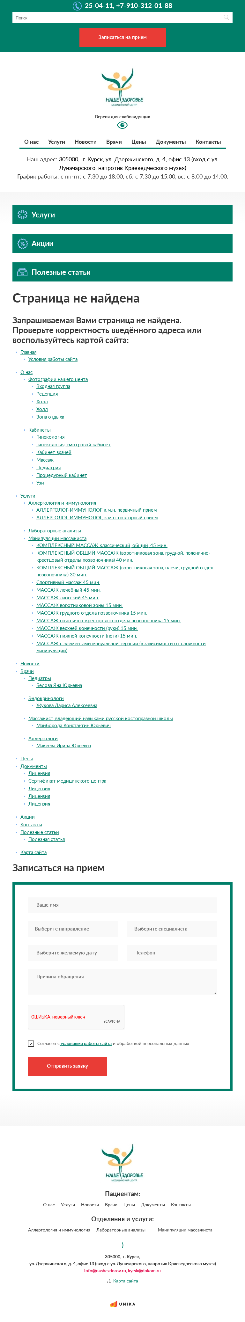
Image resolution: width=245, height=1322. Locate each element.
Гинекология (50, 437)
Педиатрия (48, 467)
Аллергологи (43, 738)
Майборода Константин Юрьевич (73, 725)
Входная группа (53, 386)
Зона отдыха (50, 417)
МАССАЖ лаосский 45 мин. (67, 597)
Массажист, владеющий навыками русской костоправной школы (100, 718)
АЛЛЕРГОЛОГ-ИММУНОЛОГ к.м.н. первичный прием (96, 510)
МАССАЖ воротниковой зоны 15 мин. (79, 605)
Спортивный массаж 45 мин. (68, 582)
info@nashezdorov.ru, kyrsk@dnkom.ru (122, 1271)
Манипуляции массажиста (57, 538)
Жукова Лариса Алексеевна (66, 705)
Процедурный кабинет (61, 475)
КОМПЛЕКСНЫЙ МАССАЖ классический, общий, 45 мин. (101, 545)
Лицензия (39, 773)
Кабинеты (39, 430)
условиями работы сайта (86, 1043)
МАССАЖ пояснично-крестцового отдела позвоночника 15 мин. (108, 620)
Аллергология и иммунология (62, 503)
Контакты (208, 142)
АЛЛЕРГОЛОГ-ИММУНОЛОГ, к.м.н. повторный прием (97, 517)
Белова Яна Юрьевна (59, 685)
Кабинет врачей (53, 452)
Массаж (45, 460)
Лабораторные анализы (54, 531)
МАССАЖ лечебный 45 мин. (68, 590)
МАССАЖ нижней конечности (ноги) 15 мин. (86, 636)
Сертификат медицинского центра (67, 781)
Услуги (56, 142)
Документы (171, 142)
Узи (40, 483)
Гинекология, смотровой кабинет (73, 444)
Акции (42, 243)
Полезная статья (46, 839)
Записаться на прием (123, 37)
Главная (28, 352)
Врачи (114, 142)
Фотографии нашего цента (58, 379)
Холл (42, 401)
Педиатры (39, 678)
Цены (138, 142)
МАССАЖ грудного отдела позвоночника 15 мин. (91, 613)
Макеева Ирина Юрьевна (63, 745)
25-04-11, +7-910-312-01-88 (128, 6)
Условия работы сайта (53, 359)
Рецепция (47, 394)
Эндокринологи (46, 698)
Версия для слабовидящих (122, 117)
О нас (31, 142)
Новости (86, 142)
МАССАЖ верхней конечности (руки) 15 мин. (87, 628)
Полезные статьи (61, 272)
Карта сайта (33, 852)
